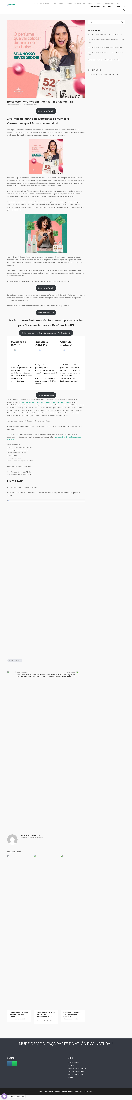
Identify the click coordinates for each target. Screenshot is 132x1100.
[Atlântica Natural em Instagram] (9, 1063)
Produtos (58, 4)
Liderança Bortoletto (97, 74)
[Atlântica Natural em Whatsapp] (14, 1063)
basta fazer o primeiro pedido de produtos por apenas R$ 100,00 (45, 402)
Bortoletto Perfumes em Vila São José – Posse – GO (105, 34)
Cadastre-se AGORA (46, 111)
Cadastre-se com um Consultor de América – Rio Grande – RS (46, 333)
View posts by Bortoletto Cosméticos (32, 837)
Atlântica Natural (41, 4)
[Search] (122, 22)
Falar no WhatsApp (46, 312)
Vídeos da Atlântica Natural (80, 4)
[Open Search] (124, 10)
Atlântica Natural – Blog (101, 7)
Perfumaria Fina (112, 74)
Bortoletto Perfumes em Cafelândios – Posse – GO (105, 47)
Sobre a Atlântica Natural (109, 4)
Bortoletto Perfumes (30, 105)
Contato (121, 7)
